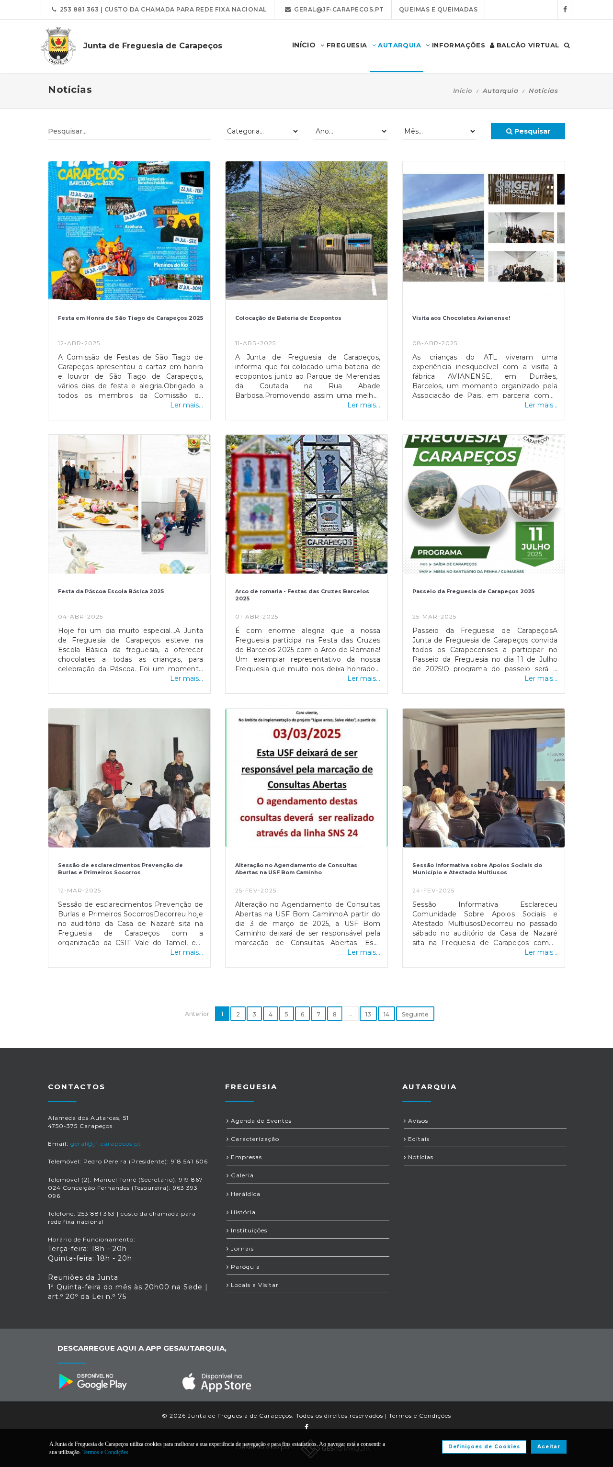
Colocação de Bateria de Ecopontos (288, 318)
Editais (418, 1138)
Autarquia (398, 45)
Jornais (241, 1248)
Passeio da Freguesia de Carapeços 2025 (473, 591)
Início (462, 90)
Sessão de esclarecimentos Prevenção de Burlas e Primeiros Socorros (120, 869)
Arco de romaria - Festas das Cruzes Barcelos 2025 (302, 595)
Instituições (248, 1230)
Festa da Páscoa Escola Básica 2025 (111, 591)
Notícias (419, 1157)
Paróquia (244, 1266)
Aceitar (548, 1447)
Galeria (241, 1175)
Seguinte (415, 1014)
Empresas (245, 1157)
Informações (457, 45)
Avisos (417, 1120)
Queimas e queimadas (438, 9)
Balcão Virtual (527, 45)
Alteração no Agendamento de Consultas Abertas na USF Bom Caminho (296, 869)
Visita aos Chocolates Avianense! (461, 318)
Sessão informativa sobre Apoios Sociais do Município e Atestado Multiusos (477, 869)
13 (368, 1014)
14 (386, 1014)
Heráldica (245, 1193)
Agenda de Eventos (260, 1120)
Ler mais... (186, 405)
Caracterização (254, 1138)
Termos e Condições (420, 1415)
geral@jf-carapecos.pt (337, 9)
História (242, 1212)
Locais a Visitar (254, 1284)
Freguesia (346, 45)
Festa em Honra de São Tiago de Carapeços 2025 (130, 318)
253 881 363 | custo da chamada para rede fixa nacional (162, 9)
